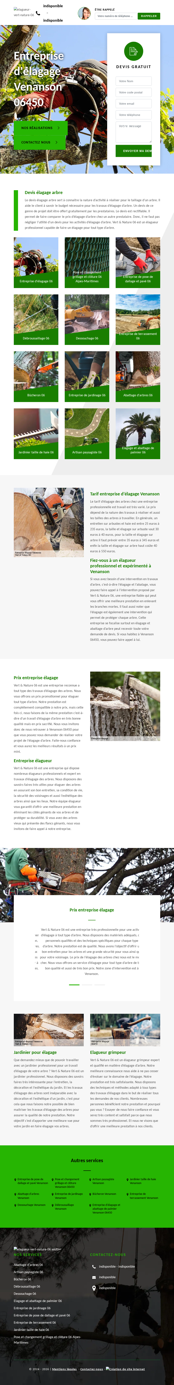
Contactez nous (36, 142)
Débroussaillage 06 (27, 1286)
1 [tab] (74, 984)
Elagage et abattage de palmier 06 (38, 1301)
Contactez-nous (91, 1369)
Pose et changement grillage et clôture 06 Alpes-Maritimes (47, 1340)
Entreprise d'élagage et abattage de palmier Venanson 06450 (106, 1209)
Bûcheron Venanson (104, 1194)
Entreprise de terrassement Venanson (144, 1195)
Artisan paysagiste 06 (28, 1272)
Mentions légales (64, 1369)
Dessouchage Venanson (31, 1205)
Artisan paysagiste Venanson (103, 1181)
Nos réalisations (37, 128)
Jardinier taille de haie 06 (31, 1330)
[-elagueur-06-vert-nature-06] (25, 12)
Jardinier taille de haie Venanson (143, 1181)
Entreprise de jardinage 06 (32, 1308)
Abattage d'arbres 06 (28, 1265)
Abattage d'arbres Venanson (28, 1195)
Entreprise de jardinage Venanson (69, 1195)
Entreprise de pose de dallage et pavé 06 (42, 1315)
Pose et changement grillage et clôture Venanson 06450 (67, 1183)
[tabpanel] (87, 942)
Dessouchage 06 (25, 1294)
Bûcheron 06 (22, 1279)
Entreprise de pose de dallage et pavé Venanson (33, 1181)
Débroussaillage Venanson (64, 1207)
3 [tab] (99, 984)
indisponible (53, 6)
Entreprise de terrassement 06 (35, 1323)
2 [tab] (87, 984)
